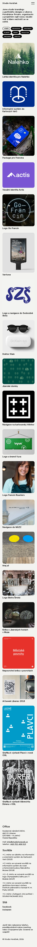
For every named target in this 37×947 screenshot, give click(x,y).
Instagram (6, 909)
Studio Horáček (9, 3)
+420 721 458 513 (18, 844)
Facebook (6, 907)
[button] (33, 3)
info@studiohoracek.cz (17, 842)
